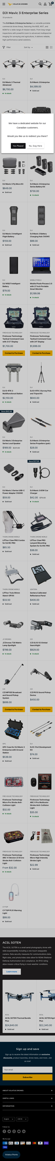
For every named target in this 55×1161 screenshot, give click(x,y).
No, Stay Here (35, 145)
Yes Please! (18, 145)
